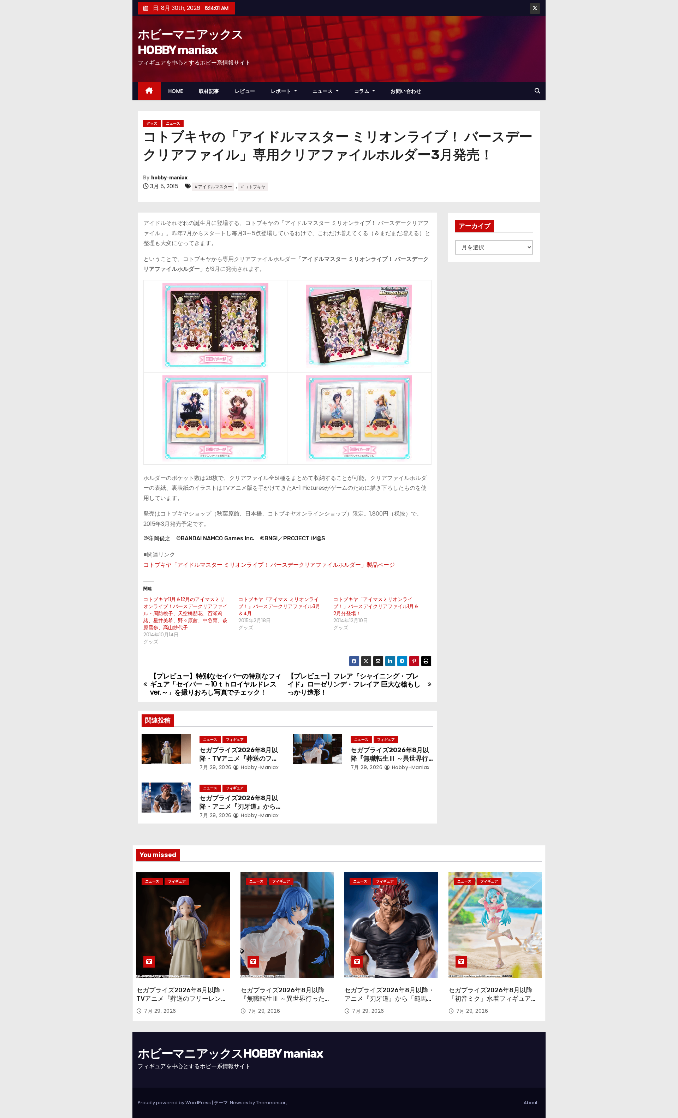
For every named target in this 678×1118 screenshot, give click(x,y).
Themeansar (271, 1102)
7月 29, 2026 (216, 767)
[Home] (149, 91)
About (530, 1102)
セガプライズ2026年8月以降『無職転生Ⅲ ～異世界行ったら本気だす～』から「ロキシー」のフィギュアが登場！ (285, 1002)
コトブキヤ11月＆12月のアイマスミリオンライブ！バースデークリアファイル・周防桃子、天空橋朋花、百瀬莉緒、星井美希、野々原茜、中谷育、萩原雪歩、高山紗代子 (185, 613)
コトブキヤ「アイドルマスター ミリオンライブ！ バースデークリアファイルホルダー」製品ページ (269, 565)
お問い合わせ (406, 91)
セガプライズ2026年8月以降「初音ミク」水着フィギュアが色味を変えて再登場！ (492, 998)
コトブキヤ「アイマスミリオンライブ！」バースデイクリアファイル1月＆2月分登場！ (376, 606)
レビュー (245, 91)
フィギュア (235, 739)
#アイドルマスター (213, 187)
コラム (362, 91)
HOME (175, 91)
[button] (537, 91)
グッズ (152, 123)
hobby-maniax (169, 178)
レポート (282, 91)
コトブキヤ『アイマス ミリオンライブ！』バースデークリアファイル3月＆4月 (279, 606)
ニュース (324, 91)
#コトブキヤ (253, 187)
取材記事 (209, 91)
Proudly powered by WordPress (175, 1102)
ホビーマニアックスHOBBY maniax (230, 1053)
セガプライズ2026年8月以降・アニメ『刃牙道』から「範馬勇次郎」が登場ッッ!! (239, 806)
